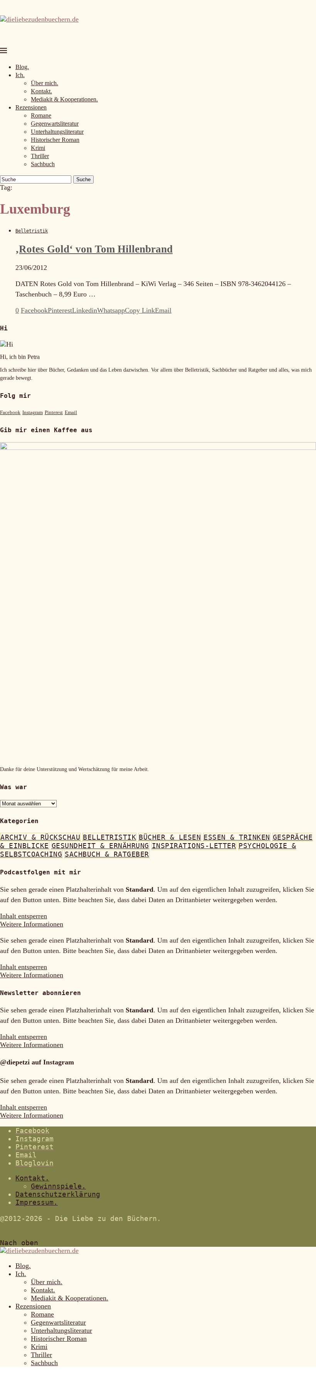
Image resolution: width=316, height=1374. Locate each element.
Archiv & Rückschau (40, 837)
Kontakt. (41, 91)
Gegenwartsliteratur (55, 123)
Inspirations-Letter (194, 846)
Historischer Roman (55, 139)
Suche (83, 179)
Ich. (20, 75)
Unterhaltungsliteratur (57, 131)
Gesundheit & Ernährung (100, 846)
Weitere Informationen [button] (31, 924)
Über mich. (44, 83)
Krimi (38, 148)
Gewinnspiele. (58, 1186)
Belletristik (109, 837)
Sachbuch (43, 164)
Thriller (40, 156)
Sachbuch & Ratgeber (107, 854)
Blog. (22, 67)
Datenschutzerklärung (57, 1194)
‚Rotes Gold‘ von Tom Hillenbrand (94, 249)
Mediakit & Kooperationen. (64, 99)
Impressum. (36, 1202)
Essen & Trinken (236, 837)
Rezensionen (31, 107)
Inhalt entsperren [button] (23, 916)
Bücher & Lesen (170, 837)
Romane (41, 115)
